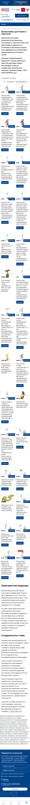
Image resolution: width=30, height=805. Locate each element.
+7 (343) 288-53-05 (21, 3)
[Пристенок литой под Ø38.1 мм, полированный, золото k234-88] (7, 503)
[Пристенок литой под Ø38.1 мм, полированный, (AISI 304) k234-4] (22, 480)
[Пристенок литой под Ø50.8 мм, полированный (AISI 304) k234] (7, 480)
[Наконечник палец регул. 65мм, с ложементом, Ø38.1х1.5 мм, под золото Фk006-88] (7, 281)
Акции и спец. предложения (11, 784)
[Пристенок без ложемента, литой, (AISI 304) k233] (22, 438)
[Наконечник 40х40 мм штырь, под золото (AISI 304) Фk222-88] (22, 400)
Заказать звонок (22, 15)
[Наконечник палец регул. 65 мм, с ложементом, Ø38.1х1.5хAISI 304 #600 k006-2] (7, 246)
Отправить (15, 789)
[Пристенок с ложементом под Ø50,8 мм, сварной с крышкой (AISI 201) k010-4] (22, 507)
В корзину (5, 113)
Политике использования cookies (13, 800)
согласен (6, 773)
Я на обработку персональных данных (13, 773)
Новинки (6, 780)
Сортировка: (11, 82)
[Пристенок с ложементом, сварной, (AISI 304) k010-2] (22, 534)
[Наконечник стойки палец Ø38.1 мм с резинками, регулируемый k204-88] (7, 364)
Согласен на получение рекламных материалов (13, 776)
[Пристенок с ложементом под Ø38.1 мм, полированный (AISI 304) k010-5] (7, 535)
